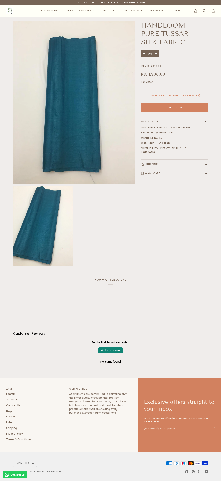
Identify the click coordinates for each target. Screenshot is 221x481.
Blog (9, 411)
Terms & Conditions (18, 439)
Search (10, 394)
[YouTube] (206, 471)
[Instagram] (199, 471)
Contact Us (13, 405)
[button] (50, 11)
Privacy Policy (14, 433)
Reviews (11, 416)
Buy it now (174, 107)
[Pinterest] (193, 471)
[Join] (212, 428)
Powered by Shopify (47, 471)
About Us (12, 399)
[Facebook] (186, 471)
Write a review (110, 350)
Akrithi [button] (11, 388)
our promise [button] (78, 388)
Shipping (151, 164)
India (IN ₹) (23, 463)
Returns (11, 422)
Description (149, 121)
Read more (148, 152)
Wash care (152, 173)
